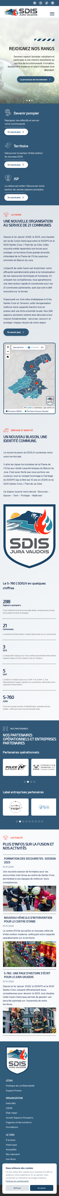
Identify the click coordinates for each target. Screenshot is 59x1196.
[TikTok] (47, 3)
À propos (10, 1139)
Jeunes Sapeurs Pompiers (19, 1117)
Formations (12, 1127)
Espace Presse (13, 1090)
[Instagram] (41, 3)
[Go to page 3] (31, 782)
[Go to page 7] (36, 821)
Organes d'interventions (19, 1122)
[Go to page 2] (28, 782)
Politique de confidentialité (20, 1085)
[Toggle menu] (52, 14)
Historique (11, 1144)
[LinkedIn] (52, 3)
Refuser (17, 1188)
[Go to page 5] (29, 821)
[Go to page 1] (25, 782)
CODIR (9, 1108)
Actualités (11, 1149)
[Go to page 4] (34, 782)
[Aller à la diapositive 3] (32, 100)
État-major (11, 1112)
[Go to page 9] (42, 821)
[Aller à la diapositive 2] (29, 100)
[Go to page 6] (33, 821)
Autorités (11, 1103)
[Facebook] (35, 3)
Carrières (11, 1159)
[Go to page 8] (39, 821)
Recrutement (13, 1154)
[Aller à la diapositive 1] (27, 100)
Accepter (42, 1188)
